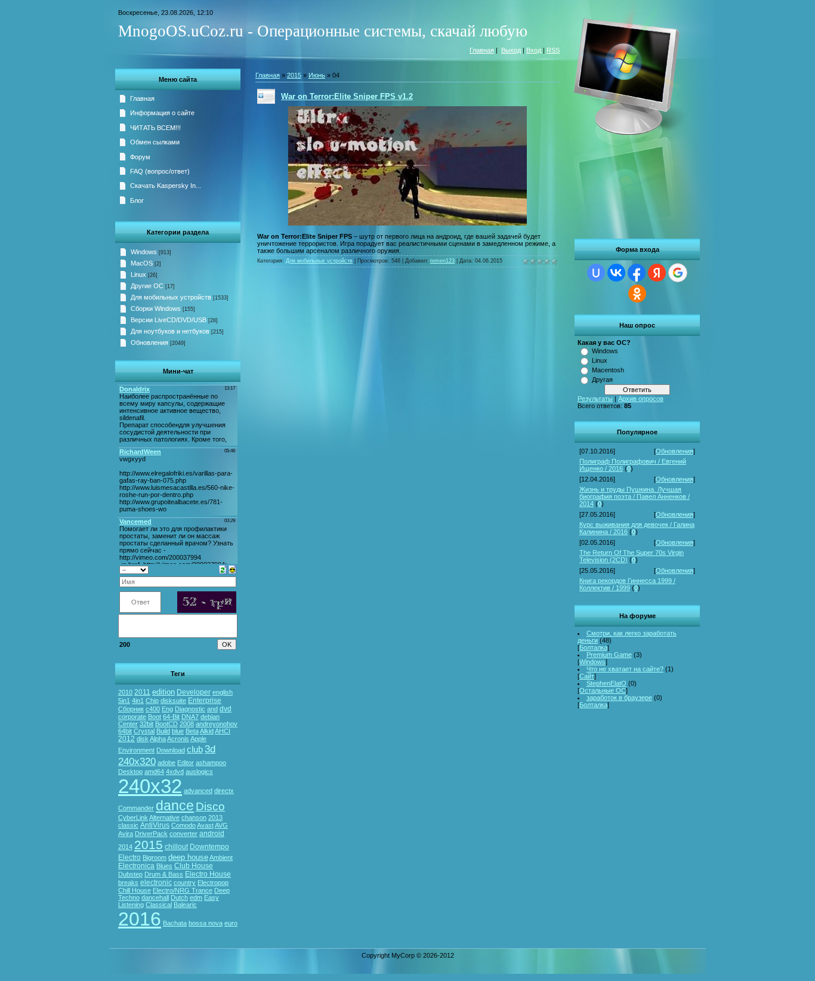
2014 (125, 846)
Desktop (130, 771)
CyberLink (133, 817)
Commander (136, 808)
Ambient (221, 857)
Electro (129, 857)
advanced (198, 790)
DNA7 (190, 716)
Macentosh (608, 370)
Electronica (136, 866)
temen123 (442, 261)
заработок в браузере (619, 697)
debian (210, 716)
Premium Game (609, 654)
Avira (125, 833)
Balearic (185, 904)
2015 (148, 845)
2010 (125, 692)
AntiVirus (154, 825)
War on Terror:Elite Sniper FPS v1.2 (347, 96)
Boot (154, 716)
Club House (193, 866)
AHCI (222, 731)
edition (163, 691)
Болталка (593, 647)
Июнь (316, 75)
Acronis (178, 738)
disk (143, 738)
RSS (553, 50)
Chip (152, 700)
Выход (511, 50)
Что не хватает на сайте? (624, 668)
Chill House (134, 890)
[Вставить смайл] (232, 568)
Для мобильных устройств (171, 297)
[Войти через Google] (677, 272)
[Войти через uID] (596, 273)
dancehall (155, 897)
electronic (156, 882)
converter (183, 833)
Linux (599, 360)
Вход (533, 50)
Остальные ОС (602, 690)
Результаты (595, 398)
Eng (167, 708)
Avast (205, 825)
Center (128, 723)
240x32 (150, 786)
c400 (153, 708)
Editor (185, 762)
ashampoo (211, 762)
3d (210, 749)
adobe (166, 762)
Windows (605, 350)
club (195, 749)
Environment (136, 750)
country (185, 882)
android (211, 833)
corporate (132, 716)
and (212, 708)
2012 (126, 739)
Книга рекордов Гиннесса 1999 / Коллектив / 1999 (627, 584)
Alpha (158, 738)
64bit (125, 731)
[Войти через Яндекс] (657, 273)
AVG (221, 825)
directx (224, 790)
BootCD (166, 723)
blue (178, 731)
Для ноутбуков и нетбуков (170, 331)
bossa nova (206, 923)
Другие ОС (147, 285)
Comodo (183, 825)
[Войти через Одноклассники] (637, 294)
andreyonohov (216, 723)
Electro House (208, 874)
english (222, 692)
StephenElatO (606, 683)
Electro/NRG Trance (182, 890)
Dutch (179, 897)
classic (128, 825)
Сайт (586, 676)
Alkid (207, 731)
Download (170, 750)
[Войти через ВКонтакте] (616, 273)
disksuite (173, 700)
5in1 (124, 700)
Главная (482, 50)
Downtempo (209, 847)
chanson (193, 817)
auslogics (199, 771)
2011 (142, 692)
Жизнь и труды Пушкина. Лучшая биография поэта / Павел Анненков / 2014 (634, 496)
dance (175, 805)
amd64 (154, 771)
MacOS (142, 263)
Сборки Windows (156, 308)
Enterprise (204, 700)
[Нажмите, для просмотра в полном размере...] (407, 223)
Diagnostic (190, 708)
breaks (128, 882)
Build (163, 731)
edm (196, 897)
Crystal (144, 731)
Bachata (175, 923)
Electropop (213, 882)
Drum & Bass (163, 874)
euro (230, 923)
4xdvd (175, 771)
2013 (215, 817)
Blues (164, 865)
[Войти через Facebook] (637, 273)
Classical (159, 904)
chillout (176, 847)
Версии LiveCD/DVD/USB (168, 319)
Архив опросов (640, 398)
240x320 (137, 761)
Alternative (164, 817)
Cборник (131, 708)
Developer (194, 692)
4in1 (138, 700)
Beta (192, 731)
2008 (187, 723)
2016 (139, 919)
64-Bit (171, 716)
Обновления (674, 451)
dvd (225, 709)
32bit (146, 723)
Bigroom (154, 857)
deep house (188, 857)
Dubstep (130, 874)
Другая (602, 379)
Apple (198, 738)
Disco (210, 806)
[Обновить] (223, 568)
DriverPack (151, 833)
